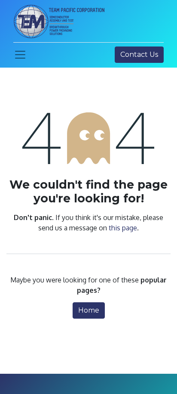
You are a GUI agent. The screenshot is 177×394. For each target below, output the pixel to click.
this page (123, 227)
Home (88, 310)
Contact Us (139, 54)
